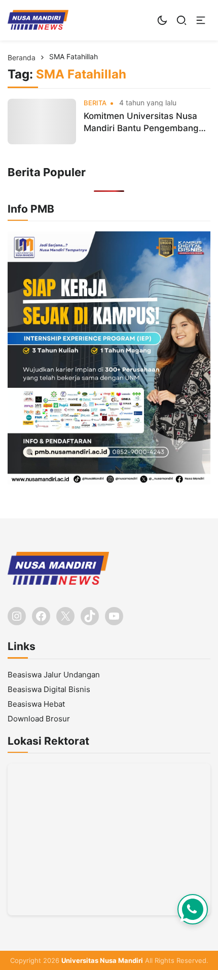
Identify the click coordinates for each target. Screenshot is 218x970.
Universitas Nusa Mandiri (102, 960)
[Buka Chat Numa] (192, 909)
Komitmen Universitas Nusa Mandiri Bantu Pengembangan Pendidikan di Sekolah (146, 123)
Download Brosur (39, 718)
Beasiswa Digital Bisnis (49, 689)
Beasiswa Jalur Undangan (54, 674)
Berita (95, 103)
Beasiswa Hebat (36, 704)
